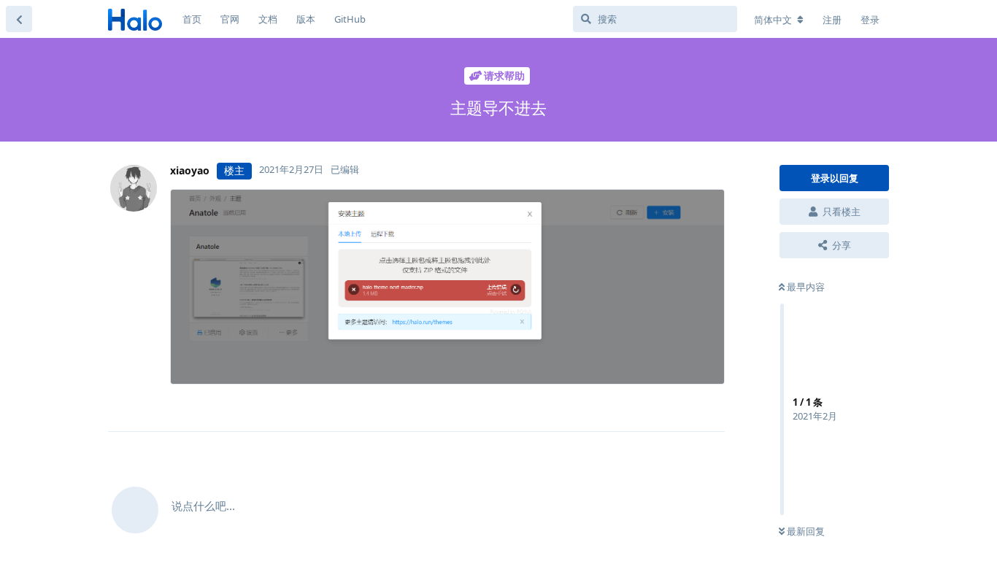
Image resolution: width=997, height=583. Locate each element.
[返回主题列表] (19, 19)
